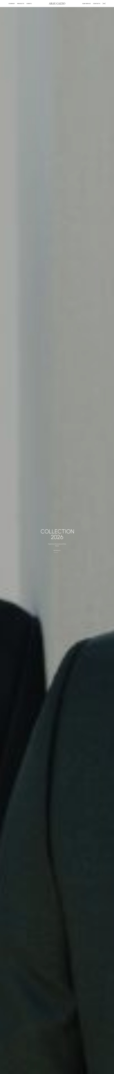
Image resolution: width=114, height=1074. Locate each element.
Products (20, 3)
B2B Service (87, 3)
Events (29, 3)
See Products (57, 550)
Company (12, 3)
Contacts (96, 3)
